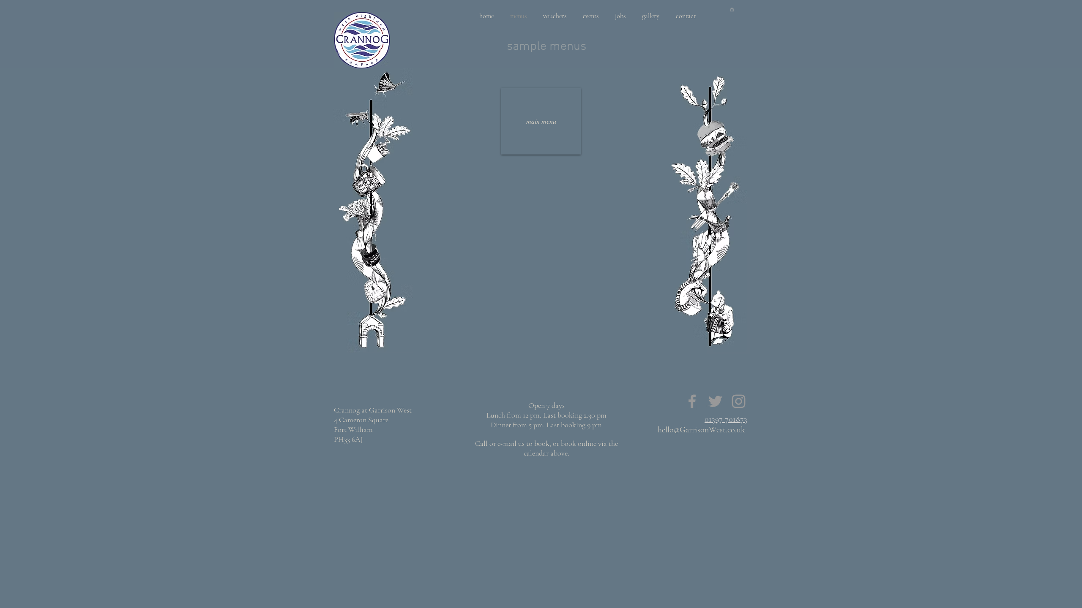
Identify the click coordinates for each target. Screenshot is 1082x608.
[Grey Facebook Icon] (692, 401)
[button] (732, 10)
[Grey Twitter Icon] (715, 401)
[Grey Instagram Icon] (739, 401)
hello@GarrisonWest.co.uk (701, 430)
